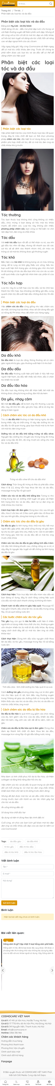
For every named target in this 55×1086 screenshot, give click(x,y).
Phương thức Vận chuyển (13, 1048)
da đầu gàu (15, 841)
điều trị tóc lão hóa (33, 852)
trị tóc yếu (9, 846)
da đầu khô (32, 841)
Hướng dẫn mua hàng (11, 1041)
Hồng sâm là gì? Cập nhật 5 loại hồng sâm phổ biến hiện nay (26, 975)
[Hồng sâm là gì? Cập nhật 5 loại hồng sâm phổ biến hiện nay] (27, 956)
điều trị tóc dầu (27, 846)
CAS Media (22, 1075)
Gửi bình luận (9, 903)
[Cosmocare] (8, 4)
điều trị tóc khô (11, 852)
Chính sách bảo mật (10, 1051)
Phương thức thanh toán (12, 1044)
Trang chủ (6, 10)
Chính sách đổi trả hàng (12, 1055)
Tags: (3, 841)
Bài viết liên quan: (12, 933)
